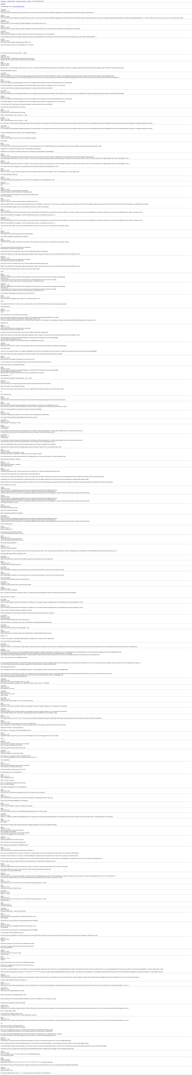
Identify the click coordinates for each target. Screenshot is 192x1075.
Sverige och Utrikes (21, 1)
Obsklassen (3, 1)
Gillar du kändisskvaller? (18, 6)
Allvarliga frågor (11, 1)
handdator (3, 4)
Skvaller (29, 1)
